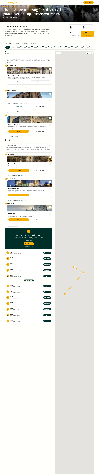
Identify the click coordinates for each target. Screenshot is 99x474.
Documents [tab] (26, 43)
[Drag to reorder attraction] (50, 76)
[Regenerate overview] (50, 57)
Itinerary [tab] (10, 43)
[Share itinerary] (81, 2)
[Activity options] (50, 69)
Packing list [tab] (17, 43)
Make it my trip (88, 2)
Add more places (14, 136)
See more (8, 62)
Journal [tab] (34, 43)
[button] (65, 294)
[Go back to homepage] (6, 2)
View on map (21, 87)
